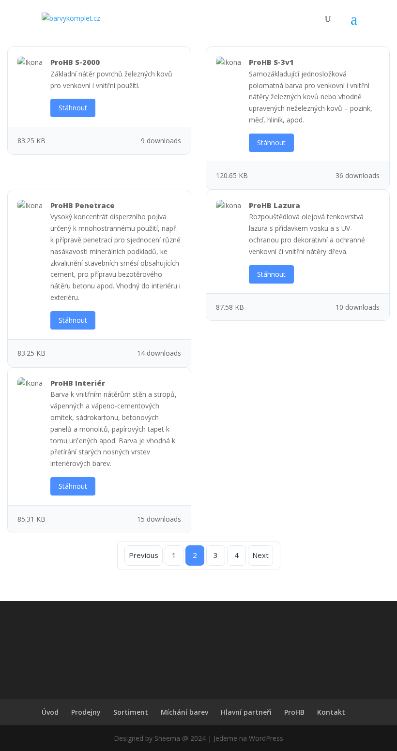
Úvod (50, 712)
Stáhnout (73, 107)
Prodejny (86, 712)
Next (260, 555)
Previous (143, 555)
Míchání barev (184, 712)
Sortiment (130, 712)
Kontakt (331, 712)
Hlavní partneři (246, 712)
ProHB (294, 712)
